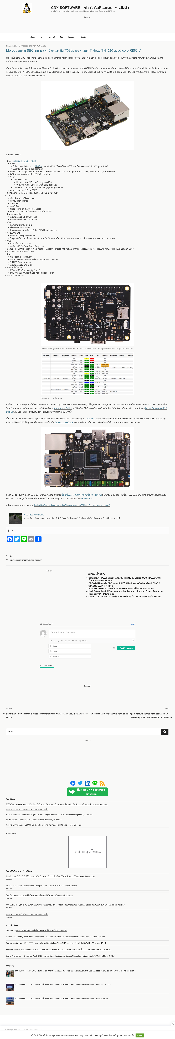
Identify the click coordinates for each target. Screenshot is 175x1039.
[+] (86, 640)
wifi (40, 560)
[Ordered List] (65, 640)
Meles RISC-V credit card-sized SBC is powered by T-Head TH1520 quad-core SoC (72, 505)
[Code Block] (76, 640)
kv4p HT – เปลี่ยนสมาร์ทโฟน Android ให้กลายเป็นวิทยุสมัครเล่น (41, 930)
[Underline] (58, 640)
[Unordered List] (69, 640)
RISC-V (38, 166)
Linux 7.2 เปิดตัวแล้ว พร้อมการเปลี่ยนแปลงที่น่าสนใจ (27, 809)
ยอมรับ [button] (139, 1035)
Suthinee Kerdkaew (28, 46)
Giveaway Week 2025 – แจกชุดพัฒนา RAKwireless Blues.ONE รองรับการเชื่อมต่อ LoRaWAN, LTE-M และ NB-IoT (60, 936)
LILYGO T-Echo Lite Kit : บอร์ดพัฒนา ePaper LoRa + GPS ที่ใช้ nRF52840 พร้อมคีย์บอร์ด (41, 885)
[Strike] (62, 640)
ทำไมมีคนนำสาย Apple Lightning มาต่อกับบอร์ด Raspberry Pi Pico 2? (33, 819)
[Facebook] (9, 530)
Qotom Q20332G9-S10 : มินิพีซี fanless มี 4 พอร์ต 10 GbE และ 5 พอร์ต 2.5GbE (125, 596)
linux (18, 560)
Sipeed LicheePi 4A (64, 422)
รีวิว (61, 37)
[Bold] (51, 640)
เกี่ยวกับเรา (84, 37)
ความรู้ (52, 37)
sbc (37, 560)
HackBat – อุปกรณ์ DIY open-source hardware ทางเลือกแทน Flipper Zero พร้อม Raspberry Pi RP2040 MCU (126, 592)
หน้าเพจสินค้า (87, 498)
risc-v (33, 560)
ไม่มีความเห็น (41, 46)
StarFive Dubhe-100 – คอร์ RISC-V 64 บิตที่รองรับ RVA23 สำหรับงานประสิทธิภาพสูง (39, 895)
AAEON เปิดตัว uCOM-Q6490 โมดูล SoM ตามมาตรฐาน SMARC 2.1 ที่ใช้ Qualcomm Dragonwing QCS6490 (49, 814)
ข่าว (42, 37)
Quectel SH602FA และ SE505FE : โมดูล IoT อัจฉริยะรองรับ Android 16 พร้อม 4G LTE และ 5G (43, 824)
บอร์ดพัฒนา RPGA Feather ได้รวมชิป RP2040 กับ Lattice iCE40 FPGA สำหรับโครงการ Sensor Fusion (125, 579)
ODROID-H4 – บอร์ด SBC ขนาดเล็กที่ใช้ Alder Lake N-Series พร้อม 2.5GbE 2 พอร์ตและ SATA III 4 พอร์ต (124, 584)
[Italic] (55, 640)
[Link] (80, 640)
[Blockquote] (73, 640)
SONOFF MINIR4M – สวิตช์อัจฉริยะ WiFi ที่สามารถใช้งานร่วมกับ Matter (121, 588)
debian (12, 560)
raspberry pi (25, 560)
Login (132, 624)
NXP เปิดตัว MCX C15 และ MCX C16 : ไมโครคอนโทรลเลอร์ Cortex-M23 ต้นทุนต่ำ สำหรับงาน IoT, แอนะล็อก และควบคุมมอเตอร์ (57, 804)
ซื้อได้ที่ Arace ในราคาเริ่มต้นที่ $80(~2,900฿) (81, 494)
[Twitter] (12, 530)
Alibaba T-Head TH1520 (24, 160)
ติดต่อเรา (71, 37)
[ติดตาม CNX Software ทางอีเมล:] (87, 791)
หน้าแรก (32, 37)
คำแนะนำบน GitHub (63, 408)
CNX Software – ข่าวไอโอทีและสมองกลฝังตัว (90, 7)
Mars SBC (90, 418)
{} (83, 640)
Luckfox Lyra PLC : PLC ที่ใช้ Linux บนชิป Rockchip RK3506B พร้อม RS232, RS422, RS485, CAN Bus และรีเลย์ (50, 876)
